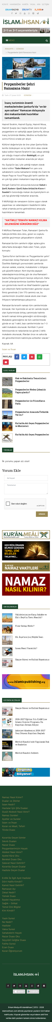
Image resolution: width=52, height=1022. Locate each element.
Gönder (42, 514)
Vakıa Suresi (8, 929)
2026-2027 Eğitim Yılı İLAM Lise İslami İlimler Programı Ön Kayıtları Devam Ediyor (31, 722)
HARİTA (25, 4)
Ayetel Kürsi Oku (10, 855)
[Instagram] (21, 13)
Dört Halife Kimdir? (12, 881)
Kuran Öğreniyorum (12, 950)
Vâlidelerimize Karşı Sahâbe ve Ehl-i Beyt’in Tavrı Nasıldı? (31, 616)
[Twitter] (16, 13)
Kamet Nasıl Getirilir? (13, 885)
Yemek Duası (9, 896)
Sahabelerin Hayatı (12, 932)
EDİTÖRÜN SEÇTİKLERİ (11, 700)
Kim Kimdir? (8, 910)
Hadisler (6, 925)
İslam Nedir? (8, 804)
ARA (38, 4)
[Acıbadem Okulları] (26, 773)
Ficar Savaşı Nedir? (24, 626)
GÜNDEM (20, 49)
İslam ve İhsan (9, 349)
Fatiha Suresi (9, 943)
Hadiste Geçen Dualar (13, 870)
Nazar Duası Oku (11, 936)
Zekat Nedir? (9, 892)
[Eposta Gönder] (6, 362)
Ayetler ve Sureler (11, 819)
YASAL (32, 4)
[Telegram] (38, 13)
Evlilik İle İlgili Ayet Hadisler (16, 878)
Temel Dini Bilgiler (11, 907)
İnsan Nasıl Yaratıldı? (26, 648)
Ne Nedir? (7, 922)
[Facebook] (12, 13)
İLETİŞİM (45, 4)
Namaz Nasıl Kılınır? (12, 797)
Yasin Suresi (8, 918)
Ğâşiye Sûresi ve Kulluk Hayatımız (32, 659)
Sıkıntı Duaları (9, 841)
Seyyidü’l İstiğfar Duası (14, 940)
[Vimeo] (38, 986)
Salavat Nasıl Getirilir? (13, 863)
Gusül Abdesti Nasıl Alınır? (16, 811)
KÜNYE (5, 4)
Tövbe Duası (8, 829)
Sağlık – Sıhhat (9, 903)
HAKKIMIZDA (15, 4)
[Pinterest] (33, 13)
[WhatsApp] (29, 13)
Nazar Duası (8, 844)
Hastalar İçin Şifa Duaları (15, 808)
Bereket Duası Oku (11, 859)
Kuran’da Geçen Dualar (14, 866)
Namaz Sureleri (10, 815)
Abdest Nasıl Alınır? (12, 852)
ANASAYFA (9, 49)
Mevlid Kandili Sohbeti (27, 753)
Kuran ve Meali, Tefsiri (13, 826)
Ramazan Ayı (9, 888)
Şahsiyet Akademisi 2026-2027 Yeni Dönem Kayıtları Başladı (30, 732)
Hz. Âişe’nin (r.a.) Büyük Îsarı (29, 637)
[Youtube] (25, 13)
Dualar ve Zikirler (11, 800)
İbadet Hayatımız (11, 899)
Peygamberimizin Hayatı (15, 848)
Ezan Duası (8, 947)
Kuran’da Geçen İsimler (14, 837)
